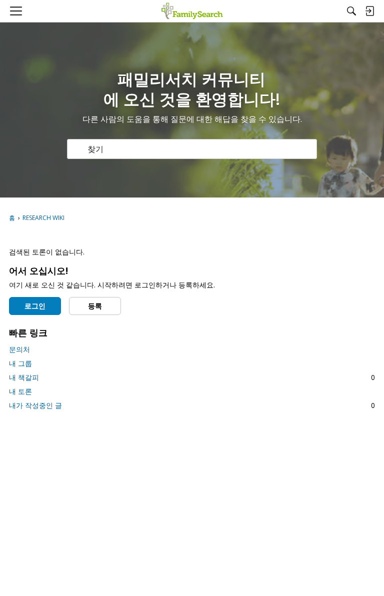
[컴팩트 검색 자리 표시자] (351, 11)
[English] (192, 11)
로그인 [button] (35, 305)
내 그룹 (20, 363)
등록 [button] (95, 305)
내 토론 (20, 391)
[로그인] (369, 11)
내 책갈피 (192, 377)
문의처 (19, 349)
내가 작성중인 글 (192, 405)
